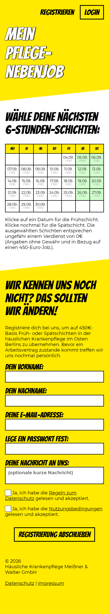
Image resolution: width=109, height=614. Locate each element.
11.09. (68, 170)
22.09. (26, 194)
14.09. (12, 182)
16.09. (40, 182)
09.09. (40, 170)
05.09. (82, 159)
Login (91, 12)
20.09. (97, 182)
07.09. (12, 170)
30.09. (40, 206)
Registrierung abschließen (54, 534)
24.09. (54, 194)
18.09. (68, 182)
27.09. (97, 194)
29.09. (26, 206)
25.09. (68, 194)
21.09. (12, 194)
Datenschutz (19, 583)
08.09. (26, 170)
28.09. (12, 206)
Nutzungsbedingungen (75, 509)
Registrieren (57, 12)
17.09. (54, 182)
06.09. (96, 159)
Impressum (51, 583)
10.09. (54, 170)
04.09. (68, 159)
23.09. (40, 194)
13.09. (96, 170)
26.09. (82, 194)
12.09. (82, 170)
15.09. (26, 182)
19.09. (82, 182)
